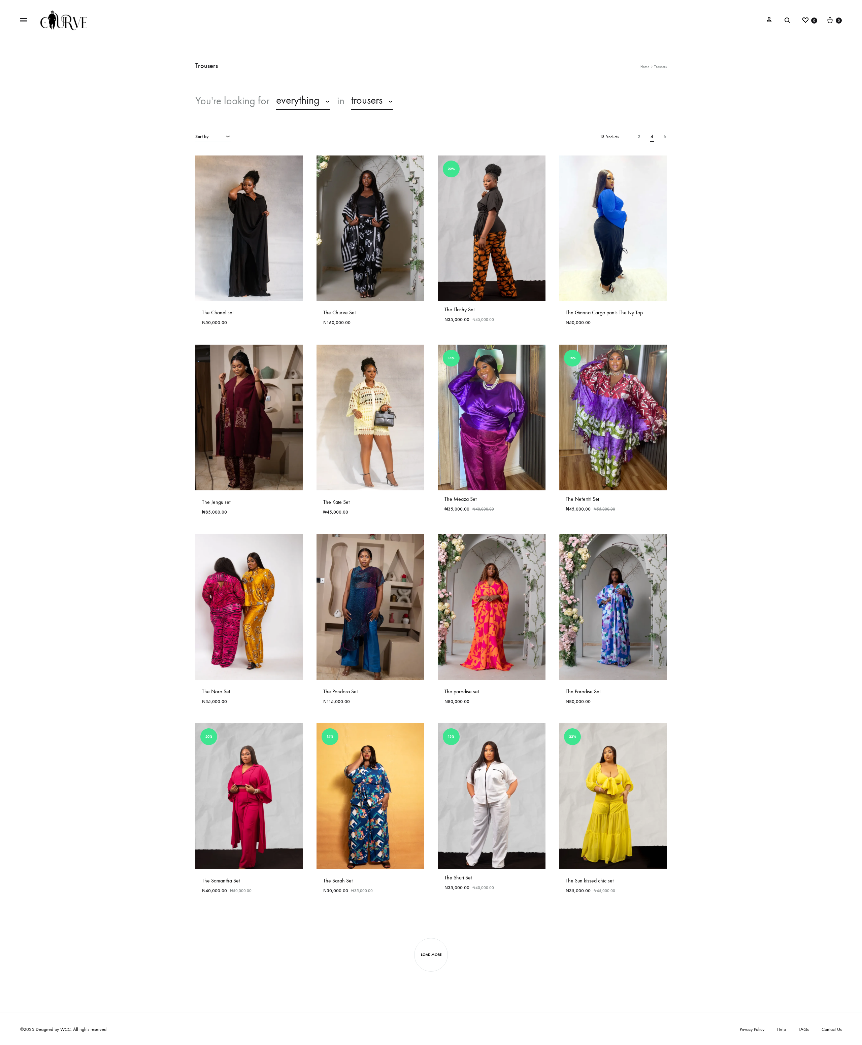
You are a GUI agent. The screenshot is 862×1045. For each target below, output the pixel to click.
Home (644, 67)
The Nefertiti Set (582, 499)
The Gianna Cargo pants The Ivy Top (604, 312)
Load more (431, 954)
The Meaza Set (460, 499)
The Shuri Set (458, 877)
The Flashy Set (459, 309)
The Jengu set (216, 502)
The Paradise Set (583, 691)
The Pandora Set (340, 691)
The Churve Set (339, 312)
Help (781, 1029)
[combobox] (303, 101)
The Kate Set (336, 502)
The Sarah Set (338, 880)
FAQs (804, 1029)
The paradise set (461, 691)
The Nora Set (216, 691)
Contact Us (832, 1029)
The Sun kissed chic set (590, 880)
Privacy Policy (752, 1029)
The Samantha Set (221, 880)
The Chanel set (217, 312)
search (416, 101)
